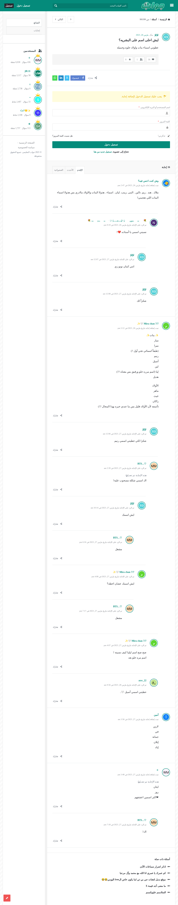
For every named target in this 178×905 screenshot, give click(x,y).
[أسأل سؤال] (6, 898)
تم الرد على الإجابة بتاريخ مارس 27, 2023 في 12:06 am (124, 434)
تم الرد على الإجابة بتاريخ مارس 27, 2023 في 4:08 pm (113, 576)
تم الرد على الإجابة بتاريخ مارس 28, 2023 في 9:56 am (125, 685)
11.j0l (27, 71)
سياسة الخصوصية (26, 147)
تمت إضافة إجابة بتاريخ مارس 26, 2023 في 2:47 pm (138, 185)
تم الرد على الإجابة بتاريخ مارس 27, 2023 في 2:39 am (125, 468)
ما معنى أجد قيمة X (156, 886)
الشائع (37, 22)
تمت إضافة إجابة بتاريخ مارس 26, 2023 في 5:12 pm (138, 328)
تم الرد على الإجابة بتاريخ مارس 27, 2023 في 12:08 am (124, 294)
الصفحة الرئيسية (27, 142)
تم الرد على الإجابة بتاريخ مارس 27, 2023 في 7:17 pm (100, 611)
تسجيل (9, 5)
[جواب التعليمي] (149, 5)
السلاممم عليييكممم (156, 892)
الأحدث (70, 170)
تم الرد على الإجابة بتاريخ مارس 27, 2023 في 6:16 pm (100, 542)
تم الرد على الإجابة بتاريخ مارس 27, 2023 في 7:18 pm (125, 825)
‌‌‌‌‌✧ (29, 58)
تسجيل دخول (23, 5)
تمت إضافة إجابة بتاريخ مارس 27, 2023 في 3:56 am (138, 719)
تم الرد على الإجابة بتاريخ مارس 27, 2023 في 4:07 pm (125, 645)
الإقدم (80, 170)
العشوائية (58, 170)
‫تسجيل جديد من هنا (103, 151)
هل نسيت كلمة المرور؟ (62, 136)
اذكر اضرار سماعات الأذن (153, 866)
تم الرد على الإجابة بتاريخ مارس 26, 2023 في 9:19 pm (125, 225)
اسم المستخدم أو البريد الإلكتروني (154, 107)
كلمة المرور (164, 121)
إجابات (37, 30)
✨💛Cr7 (25, 110)
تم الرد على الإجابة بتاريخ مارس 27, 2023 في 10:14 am (112, 508)
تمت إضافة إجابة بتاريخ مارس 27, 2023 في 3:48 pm (138, 775)
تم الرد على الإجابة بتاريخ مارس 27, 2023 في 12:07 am (112, 259)
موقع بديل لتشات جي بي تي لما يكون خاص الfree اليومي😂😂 (134, 879)
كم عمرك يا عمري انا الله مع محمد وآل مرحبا (143, 873)
